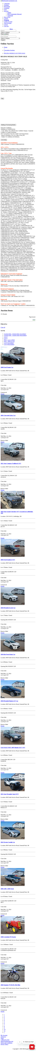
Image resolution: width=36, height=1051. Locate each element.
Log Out (6, 26)
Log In (6, 24)
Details (2, 394)
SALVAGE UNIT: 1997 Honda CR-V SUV (13, 747)
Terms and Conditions (6, 1043)
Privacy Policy (4, 1044)
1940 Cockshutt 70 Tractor (8, 937)
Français (6, 20)
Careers (6, 18)
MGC (2, 902)
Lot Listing (3, 139)
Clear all (3, 327)
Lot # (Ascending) (9, 343)
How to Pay (7, 17)
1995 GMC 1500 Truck (7, 888)
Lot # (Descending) (9, 344)
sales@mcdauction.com (7, 1041)
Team (2, 1038)
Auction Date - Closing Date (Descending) (15, 335)
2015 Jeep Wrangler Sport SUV (10, 794)
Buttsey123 (4, 807)
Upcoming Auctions (9, 50)
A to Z (5, 337)
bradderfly (3, 761)
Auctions (6, 5)
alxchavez (3, 477)
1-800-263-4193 (5, 1040)
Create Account (8, 21)
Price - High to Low (9, 341)
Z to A (5, 338)
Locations (6, 8)
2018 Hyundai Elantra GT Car (9, 701)
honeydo (3, 998)
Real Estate (7, 6)
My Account (4, 1035)
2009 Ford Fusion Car (7, 367)
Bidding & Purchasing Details (8, 124)
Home (5, 47)
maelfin (3, 429)
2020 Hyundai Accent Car (8, 607)
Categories (7, 3)
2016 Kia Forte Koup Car (8, 654)
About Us (3, 1037)
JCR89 (2, 573)
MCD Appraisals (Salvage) (14, 14)
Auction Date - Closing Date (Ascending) (15, 334)
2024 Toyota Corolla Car (8, 842)
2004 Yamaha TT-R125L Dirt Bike (10, 985)
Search (3, 40)
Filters (2, 34)
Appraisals (10, 15)
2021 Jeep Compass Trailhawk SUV (11, 463)
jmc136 (3, 526)
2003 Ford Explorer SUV (8, 559)
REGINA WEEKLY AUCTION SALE (14, 53)
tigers (2, 381)
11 (4, 1031)
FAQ (5, 9)
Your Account (7, 23)
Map (2, 98)
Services (6, 11)
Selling (9, 12)
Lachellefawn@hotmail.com (8, 950)
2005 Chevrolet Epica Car (8, 415)
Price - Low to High (9, 340)
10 (4, 1029)
